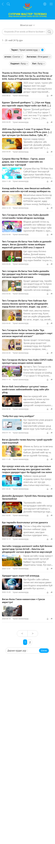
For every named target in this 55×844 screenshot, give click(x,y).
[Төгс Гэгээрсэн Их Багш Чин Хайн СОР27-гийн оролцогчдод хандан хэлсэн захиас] (12, 371)
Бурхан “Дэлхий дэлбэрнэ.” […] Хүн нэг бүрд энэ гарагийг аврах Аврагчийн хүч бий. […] (26, 104)
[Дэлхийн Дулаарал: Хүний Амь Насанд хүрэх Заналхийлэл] (12, 507)
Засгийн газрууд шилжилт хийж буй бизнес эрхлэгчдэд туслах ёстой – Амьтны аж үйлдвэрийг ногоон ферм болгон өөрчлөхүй (27, 549)
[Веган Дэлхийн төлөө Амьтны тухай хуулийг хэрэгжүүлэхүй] (12, 451)
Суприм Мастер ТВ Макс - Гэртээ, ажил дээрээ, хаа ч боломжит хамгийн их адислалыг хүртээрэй (23, 161)
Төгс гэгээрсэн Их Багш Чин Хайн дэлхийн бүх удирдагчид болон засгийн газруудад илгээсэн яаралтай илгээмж (26, 274)
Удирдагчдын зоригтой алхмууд (20, 575)
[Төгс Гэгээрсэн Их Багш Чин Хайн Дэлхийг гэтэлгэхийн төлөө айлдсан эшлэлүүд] (12, 226)
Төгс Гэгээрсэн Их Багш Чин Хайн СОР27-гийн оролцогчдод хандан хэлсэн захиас (27, 361)
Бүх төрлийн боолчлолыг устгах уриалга (25, 522)
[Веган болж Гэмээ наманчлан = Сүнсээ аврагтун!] (12, 610)
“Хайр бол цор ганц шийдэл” (18, 416)
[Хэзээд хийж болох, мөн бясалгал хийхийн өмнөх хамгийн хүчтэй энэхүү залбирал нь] (12, 200)
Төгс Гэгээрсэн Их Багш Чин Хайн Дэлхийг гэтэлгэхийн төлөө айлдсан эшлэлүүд (25, 216)
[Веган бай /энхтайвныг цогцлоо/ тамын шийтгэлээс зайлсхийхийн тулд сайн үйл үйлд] (12, 401)
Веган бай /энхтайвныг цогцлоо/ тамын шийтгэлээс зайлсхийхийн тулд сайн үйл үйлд (25, 389)
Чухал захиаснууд (20, 95)
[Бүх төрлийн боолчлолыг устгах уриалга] (12, 531)
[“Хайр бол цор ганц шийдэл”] (12, 424)
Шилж (44, 650)
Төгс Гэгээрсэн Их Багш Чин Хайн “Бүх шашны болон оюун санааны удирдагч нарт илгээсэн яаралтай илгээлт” (27, 333)
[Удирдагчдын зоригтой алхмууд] (12, 584)
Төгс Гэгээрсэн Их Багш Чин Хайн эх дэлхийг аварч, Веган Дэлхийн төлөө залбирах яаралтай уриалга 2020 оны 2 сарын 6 (27, 244)
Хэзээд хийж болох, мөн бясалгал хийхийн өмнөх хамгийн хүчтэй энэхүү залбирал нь (26, 190)
